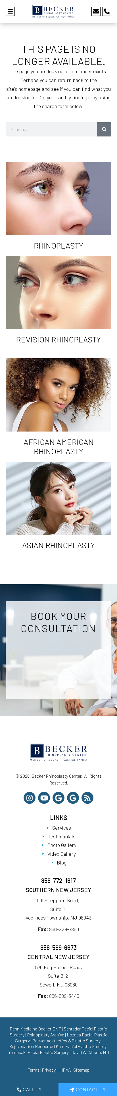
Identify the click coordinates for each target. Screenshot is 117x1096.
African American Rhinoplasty (59, 446)
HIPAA (64, 1069)
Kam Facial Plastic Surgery (81, 1046)
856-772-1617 (58, 880)
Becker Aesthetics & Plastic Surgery (66, 1040)
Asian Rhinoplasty (58, 545)
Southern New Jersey (58, 889)
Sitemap (81, 1069)
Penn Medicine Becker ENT (35, 1028)
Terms (33, 1069)
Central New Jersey (58, 956)
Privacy (49, 1069)
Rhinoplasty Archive (45, 1034)
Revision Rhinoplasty (58, 339)
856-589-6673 (58, 947)
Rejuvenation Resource (31, 1046)
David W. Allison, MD (90, 1052)
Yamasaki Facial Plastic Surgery (38, 1052)
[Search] (104, 129)
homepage (29, 89)
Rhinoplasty (58, 245)
